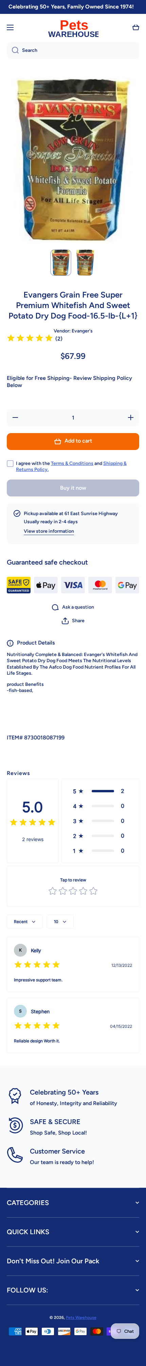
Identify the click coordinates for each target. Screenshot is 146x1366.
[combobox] (73, 50)
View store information (49, 531)
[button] (135, 27)
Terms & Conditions (72, 463)
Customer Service (57, 1151)
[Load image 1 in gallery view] (60, 262)
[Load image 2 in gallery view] (85, 262)
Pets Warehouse (81, 1317)
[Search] (13, 50)
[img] (30, 339)
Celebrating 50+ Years (64, 1092)
